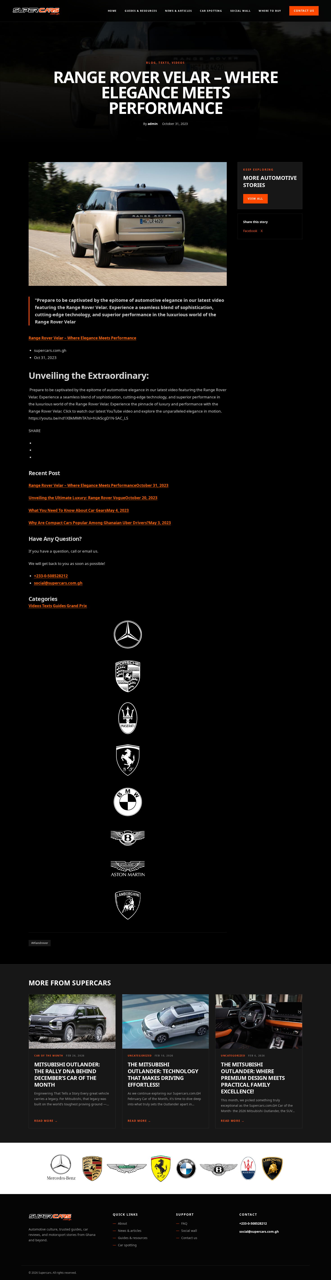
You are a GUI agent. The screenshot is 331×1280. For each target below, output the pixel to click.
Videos (35, 605)
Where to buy (270, 10)
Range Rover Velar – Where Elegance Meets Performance (82, 338)
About (122, 1223)
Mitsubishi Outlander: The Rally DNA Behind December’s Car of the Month (67, 1074)
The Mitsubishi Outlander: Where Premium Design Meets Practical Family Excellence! (253, 1078)
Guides (60, 605)
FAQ (184, 1223)
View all (255, 199)
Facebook (250, 231)
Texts (47, 605)
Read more (46, 1121)
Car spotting (211, 10)
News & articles (178, 10)
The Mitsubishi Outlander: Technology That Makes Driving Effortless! (163, 1074)
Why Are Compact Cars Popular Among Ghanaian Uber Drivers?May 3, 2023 (100, 522)
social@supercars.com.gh (58, 583)
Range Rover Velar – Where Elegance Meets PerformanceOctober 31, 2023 (98, 485)
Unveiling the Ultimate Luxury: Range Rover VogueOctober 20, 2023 (93, 497)
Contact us (304, 11)
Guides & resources (141, 10)
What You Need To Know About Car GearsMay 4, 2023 (79, 510)
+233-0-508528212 (51, 575)
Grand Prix (77, 605)
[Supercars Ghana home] (35, 11)
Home (112, 10)
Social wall (240, 10)
